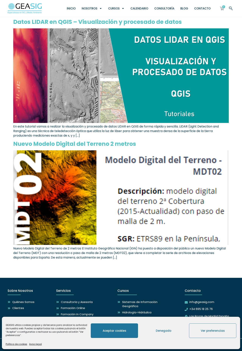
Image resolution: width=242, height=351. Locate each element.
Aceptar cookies (114, 331)
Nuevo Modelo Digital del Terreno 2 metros (74, 144)
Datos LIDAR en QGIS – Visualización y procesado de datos (97, 22)
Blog (184, 8)
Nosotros (89, 8)
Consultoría (164, 8)
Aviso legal (35, 344)
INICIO (71, 8)
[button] (231, 7)
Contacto (202, 8)
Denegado (163, 331)
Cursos (114, 8)
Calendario (139, 8)
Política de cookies (16, 344)
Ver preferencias (213, 331)
